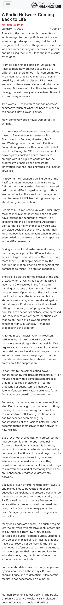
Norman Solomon (13, 24)
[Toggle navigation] (8, 4)
